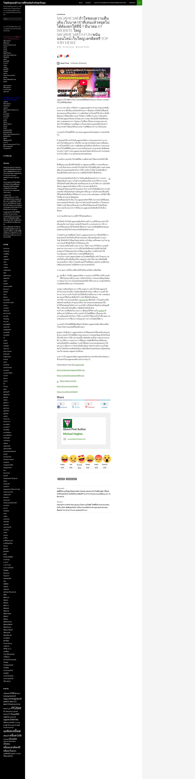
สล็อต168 (6, 43)
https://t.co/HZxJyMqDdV (67, 392)
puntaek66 (6, 424)
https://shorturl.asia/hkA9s (67, 386)
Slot (4, 470)
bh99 (5, 294)
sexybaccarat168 (8, 459)
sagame (101, 310)
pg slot (5, 73)
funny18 (5, 321)
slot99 (5, 47)
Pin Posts (132, 2)
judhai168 (6, 354)
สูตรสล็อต (6, 641)
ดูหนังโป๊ (5, 69)
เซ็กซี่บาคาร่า (7, 649)
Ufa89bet (6, 511)
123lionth (6, 251)
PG (4, 384)
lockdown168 (7, 367)
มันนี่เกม (5, 586)
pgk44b (5, 397)
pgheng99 (6, 392)
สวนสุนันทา (6, 638)
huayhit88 (6, 332)
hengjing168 (7, 329)
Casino (5, 305)
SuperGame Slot (8, 492)
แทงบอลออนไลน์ (8, 676)
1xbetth (5, 71)
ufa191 (5, 508)
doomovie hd (7, 85)
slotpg (5, 67)
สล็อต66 (5, 603)
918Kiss (5, 267)
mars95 (5, 375)
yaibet (5, 532)
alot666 (5, 283)
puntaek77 (6, 427)
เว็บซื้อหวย (6, 657)
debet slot (6, 311)
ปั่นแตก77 (6, 576)
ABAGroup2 (7, 275)
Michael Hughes (83, 47)
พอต (4, 581)
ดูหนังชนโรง (7, 136)
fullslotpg (6, 319)
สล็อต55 (5, 600)
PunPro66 (6, 419)
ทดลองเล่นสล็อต (8, 557)
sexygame (6, 462)
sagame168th (71, 479)
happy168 (6, 327)
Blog (80, 2)
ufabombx (6, 519)
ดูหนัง (5, 112)
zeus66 (5, 535)
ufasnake (6, 524)
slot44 (5, 51)
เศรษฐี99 (6, 673)
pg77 (9, 708)
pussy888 (6, 61)
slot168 (5, 476)
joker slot (6, 91)
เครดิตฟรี (6, 753)
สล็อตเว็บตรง (7, 53)
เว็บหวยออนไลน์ (8, 670)
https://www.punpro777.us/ (11, 144)
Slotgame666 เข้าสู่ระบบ (10, 478)
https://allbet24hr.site (9, 79)
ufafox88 (6, 521)
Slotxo (5, 481)
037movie (6, 248)
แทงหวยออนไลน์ (8, 678)
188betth (6, 259)
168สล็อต (6, 254)
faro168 (5, 316)
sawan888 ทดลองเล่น (9, 451)
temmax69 (6, 500)
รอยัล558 (6, 589)
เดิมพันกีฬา (13, 753)
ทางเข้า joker (7, 89)
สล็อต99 (5, 616)
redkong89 (6, 438)
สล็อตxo (5, 619)
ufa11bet (6, 505)
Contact (88, 2)
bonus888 (6, 300)
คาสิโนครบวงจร (8, 540)
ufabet (5, 516)
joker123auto (7, 351)
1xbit (4, 262)
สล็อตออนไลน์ (7, 140)
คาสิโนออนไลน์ (7, 543)
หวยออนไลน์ (7, 148)
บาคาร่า (5, 63)
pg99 (4, 389)
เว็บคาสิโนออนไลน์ (8, 654)
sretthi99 (6, 486)
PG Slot (5, 386)
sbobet (5, 454)
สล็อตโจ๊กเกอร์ (7, 635)
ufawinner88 (7, 527)
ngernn (5, 378)
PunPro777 (6, 421)
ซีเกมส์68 (6, 551)
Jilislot (5, 340)
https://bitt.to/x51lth (68, 381)
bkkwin (5, 297)
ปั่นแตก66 (6, 573)
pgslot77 (6, 402)
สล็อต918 (6, 611)
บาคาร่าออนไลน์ (8, 567)
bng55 (18, 693)
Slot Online (6, 473)
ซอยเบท (5, 549)
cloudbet (6, 308)
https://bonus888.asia (9, 55)
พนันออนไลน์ (7, 578)
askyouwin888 (7, 286)
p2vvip (5, 381)
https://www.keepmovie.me (11, 134)
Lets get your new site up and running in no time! (110, 2)
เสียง (60, 47)
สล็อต (5, 595)
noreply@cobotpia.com (77, 439)
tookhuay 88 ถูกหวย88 (10, 503)
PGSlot (5, 400)
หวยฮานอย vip (7, 643)
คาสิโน (5, 538)
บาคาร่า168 (7, 565)
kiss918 (5, 359)
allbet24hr (6, 278)
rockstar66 (6, 440)
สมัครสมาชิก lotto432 (9, 592)
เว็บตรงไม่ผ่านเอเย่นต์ (9, 659)
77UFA (5, 265)
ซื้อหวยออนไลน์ (7, 146)
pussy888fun (7, 432)
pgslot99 (6, 405)
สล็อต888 (6, 57)
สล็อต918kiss (7, 613)
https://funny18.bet (9, 75)
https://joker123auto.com (11, 110)
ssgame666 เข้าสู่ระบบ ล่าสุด (11, 489)
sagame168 (61, 14)
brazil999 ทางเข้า (8, 302)
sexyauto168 (7, 457)
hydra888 (6, 335)
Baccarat (6, 289)
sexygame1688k (8, 465)
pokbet (5, 416)
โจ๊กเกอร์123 (7, 41)
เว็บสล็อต (6, 668)
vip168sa (6, 530)
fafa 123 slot (7, 313)
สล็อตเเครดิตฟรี (8, 630)
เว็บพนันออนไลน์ (8, 665)
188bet (5, 256)
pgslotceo (6, 408)
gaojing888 (6, 324)
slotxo (5, 65)
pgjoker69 (6, 394)
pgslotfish (6, 411)
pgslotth (5, 413)
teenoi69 (6, 497)
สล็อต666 (5, 739)
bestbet (5, 292)
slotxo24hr (6, 484)
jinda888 (6, 346)
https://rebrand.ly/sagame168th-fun (71, 370)
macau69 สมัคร (7, 373)
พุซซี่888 (5, 584)
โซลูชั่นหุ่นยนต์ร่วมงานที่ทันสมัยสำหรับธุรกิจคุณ (24, 2)
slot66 (5, 49)
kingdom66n (7, 356)
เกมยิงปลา (6, 646)
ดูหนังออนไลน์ (7, 130)
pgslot (5, 59)
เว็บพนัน (5, 662)
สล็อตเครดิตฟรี (7, 624)
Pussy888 (6, 430)
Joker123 (6, 348)
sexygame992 (7, 467)
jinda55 (5, 343)
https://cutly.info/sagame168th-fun (70, 375)
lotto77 (5, 708)
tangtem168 (7, 494)
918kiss (5, 102)
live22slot (6, 365)
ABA (4, 273)
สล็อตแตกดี (6, 632)
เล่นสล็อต (6, 651)
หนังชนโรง (6, 106)
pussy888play (7, 435)
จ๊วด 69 (5, 546)
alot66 (5, 281)
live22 (5, 128)
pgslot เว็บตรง (7, 124)
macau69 (6, 370)
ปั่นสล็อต (5, 570)
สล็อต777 (6, 605)
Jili (4, 338)
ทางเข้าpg (6, 559)
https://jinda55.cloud (9, 45)
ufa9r (5, 513)
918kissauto (7, 270)
